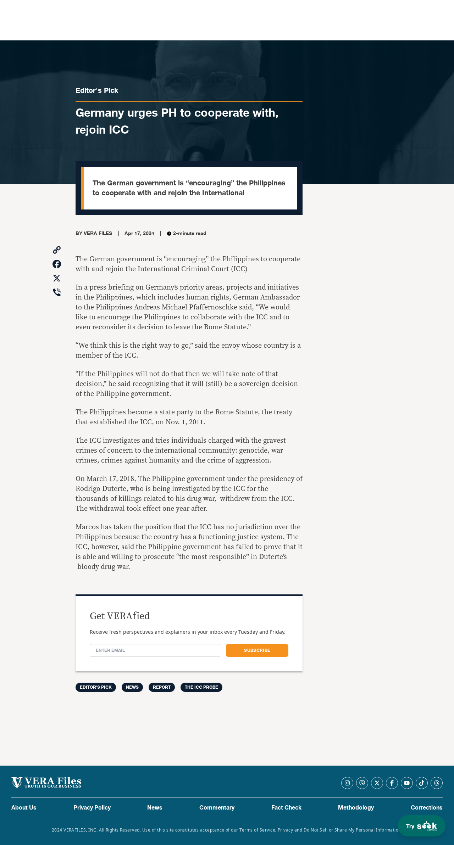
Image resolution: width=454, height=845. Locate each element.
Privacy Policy (92, 807)
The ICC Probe (201, 687)
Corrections (427, 807)
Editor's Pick (97, 90)
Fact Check (286, 807)
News (132, 687)
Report (162, 687)
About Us (24, 807)
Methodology (356, 807)
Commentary (216, 807)
